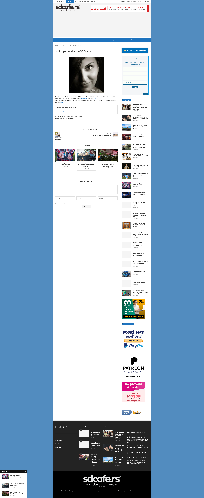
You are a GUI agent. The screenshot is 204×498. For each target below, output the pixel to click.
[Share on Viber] (95, 129)
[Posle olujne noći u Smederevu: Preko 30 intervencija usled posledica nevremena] (108, 155)
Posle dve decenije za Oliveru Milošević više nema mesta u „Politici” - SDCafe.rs (137, 458)
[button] (75, 1)
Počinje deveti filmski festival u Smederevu (139, 193)
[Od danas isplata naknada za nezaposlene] (65, 155)
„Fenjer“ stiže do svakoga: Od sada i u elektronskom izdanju (140, 204)
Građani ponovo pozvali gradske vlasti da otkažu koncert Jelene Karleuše (95, 445)
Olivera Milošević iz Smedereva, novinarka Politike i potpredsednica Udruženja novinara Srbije (136, 462)
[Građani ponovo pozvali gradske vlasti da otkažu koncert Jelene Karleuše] (84, 444)
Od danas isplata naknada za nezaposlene (65, 163)
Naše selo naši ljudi (135, 40)
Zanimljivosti (113, 40)
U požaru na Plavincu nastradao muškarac (139, 281)
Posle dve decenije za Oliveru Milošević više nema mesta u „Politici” (140, 165)
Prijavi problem (103, 40)
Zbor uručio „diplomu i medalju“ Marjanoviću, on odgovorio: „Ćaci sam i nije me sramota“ (95, 459)
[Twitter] (57, 1)
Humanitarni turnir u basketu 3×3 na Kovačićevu (140, 154)
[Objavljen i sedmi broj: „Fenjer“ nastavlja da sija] (126, 274)
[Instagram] (59, 1)
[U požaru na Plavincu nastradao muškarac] (126, 283)
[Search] (148, 44)
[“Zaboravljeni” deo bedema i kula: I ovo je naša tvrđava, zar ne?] (126, 127)
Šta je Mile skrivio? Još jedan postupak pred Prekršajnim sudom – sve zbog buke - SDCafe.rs (137, 437)
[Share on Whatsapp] (93, 129)
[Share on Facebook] (88, 129)
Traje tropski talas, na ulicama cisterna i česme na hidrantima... (86, 164)
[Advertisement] (102, 26)
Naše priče (75, 40)
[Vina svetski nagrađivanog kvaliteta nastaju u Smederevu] (126, 264)
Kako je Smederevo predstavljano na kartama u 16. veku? (140, 292)
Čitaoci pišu (92, 40)
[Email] (63, 1)
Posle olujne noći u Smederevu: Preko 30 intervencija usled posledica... (108, 165)
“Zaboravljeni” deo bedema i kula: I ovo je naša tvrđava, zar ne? (141, 126)
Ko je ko (83, 40)
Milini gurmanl (83, 98)
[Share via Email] (96, 129)
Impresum (146, 1)
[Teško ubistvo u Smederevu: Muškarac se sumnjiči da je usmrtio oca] (126, 118)
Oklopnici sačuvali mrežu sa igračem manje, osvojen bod (141, 175)
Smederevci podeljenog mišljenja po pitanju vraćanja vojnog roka (139, 146)
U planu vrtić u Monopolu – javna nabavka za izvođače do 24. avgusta (140, 234)
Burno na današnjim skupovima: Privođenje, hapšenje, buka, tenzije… (137, 440)
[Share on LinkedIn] (91, 129)
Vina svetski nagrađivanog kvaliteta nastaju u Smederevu (140, 263)
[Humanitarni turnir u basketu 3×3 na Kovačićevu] (126, 156)
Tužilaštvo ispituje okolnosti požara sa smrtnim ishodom (138, 253)
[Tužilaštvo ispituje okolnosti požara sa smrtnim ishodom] (126, 254)
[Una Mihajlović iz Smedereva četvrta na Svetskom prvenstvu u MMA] (126, 214)
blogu (61, 102)
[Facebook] (55, 1)
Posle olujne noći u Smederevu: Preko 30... (17, 492)
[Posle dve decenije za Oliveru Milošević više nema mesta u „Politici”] (126, 166)
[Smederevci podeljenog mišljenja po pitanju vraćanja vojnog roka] (126, 147)
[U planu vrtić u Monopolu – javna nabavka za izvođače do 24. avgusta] (126, 235)
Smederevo (123, 40)
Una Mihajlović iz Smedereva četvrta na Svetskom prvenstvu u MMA (139, 214)
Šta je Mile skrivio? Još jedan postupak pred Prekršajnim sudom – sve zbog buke (140, 107)
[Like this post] (86, 129)
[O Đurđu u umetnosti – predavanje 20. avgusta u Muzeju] (126, 225)
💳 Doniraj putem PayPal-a (135, 50)
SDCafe (96, 98)
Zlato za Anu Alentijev (64, 111)
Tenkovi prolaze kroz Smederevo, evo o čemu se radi (95, 433)
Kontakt (140, 1)
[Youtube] (61, 1)
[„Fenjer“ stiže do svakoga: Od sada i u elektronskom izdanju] (126, 205)
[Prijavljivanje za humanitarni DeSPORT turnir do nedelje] (126, 245)
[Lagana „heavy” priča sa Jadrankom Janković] (126, 137)
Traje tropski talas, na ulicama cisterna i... (17, 484)
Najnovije (59, 40)
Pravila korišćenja (131, 1)
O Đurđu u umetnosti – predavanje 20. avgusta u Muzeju (140, 224)
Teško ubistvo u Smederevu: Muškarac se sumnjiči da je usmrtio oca (140, 117)
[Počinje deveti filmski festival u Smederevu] (126, 195)
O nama (123, 1)
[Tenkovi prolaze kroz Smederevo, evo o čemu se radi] (84, 433)
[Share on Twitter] (90, 129)
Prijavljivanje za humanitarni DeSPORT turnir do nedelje (139, 244)
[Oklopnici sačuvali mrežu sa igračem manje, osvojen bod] (126, 176)
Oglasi (144, 40)
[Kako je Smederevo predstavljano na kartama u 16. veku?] (126, 293)
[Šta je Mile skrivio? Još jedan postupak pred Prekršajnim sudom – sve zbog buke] (126, 107)
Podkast (67, 40)
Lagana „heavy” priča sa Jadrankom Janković (90, 1)
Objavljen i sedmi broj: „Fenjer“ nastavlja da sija (140, 272)
